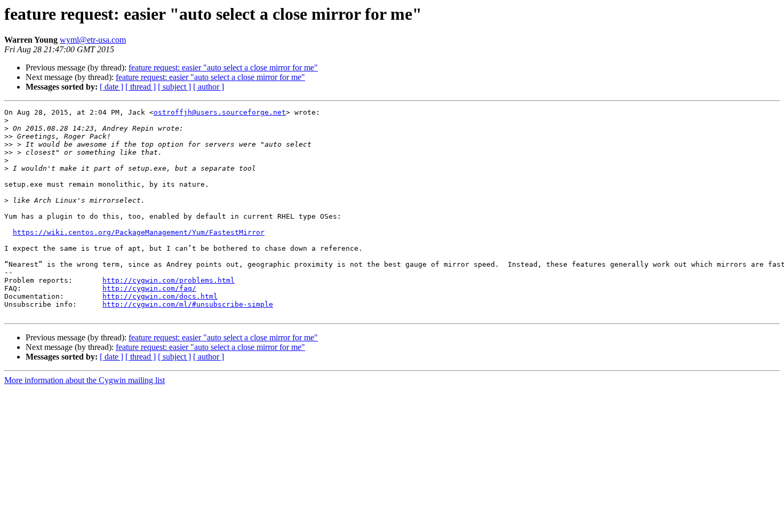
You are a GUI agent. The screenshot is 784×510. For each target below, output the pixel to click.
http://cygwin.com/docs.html (160, 296)
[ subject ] (174, 86)
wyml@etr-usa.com (93, 39)
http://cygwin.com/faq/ (149, 288)
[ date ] (111, 86)
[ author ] (208, 86)
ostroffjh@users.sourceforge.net (220, 112)
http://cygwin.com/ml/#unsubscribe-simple (187, 304)
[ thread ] (140, 86)
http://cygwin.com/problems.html (168, 280)
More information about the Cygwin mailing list (84, 380)
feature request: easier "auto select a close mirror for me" (223, 67)
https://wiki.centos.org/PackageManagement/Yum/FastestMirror (139, 232)
